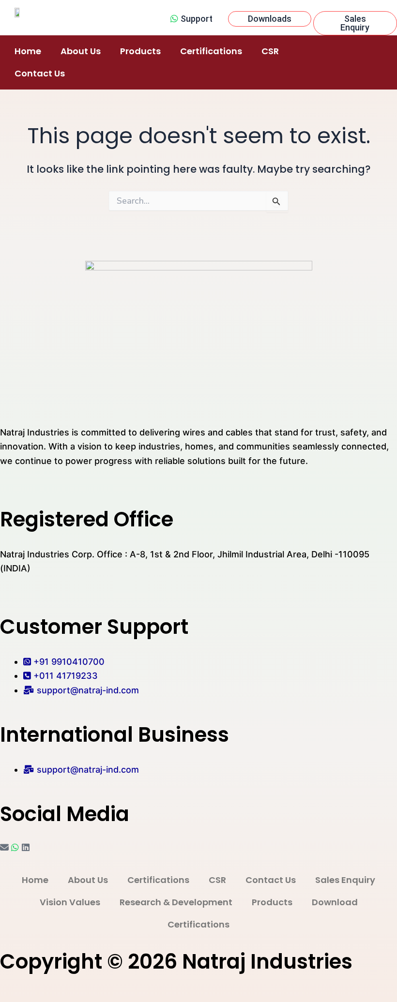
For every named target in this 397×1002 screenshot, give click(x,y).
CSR (270, 51)
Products (140, 51)
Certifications (211, 51)
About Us (81, 51)
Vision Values (70, 902)
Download (335, 902)
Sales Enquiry (345, 880)
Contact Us (40, 73)
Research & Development (176, 902)
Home (28, 51)
